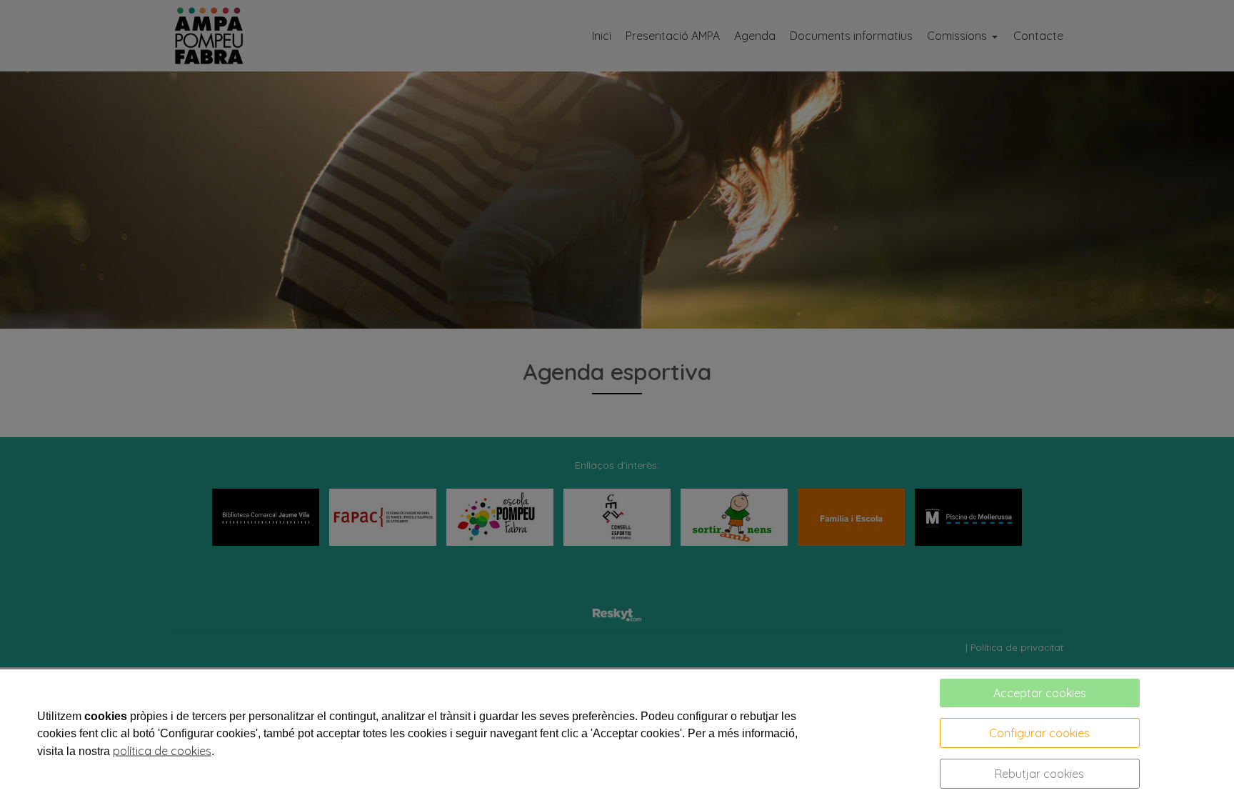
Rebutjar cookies (1039, 774)
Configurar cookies (1039, 733)
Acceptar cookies (1039, 693)
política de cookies (162, 751)
